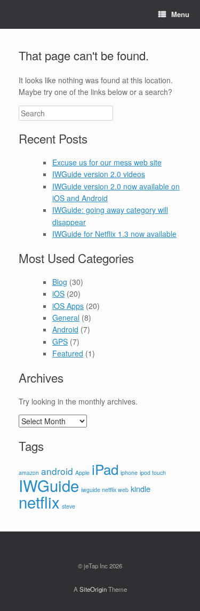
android (57, 471)
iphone (129, 473)
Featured (67, 353)
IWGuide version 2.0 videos (98, 174)
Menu (180, 14)
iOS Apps (68, 305)
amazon (29, 473)
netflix (39, 501)
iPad (105, 469)
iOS (58, 293)
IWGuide (49, 485)
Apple (82, 473)
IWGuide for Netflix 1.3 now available (114, 233)
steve (68, 506)
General (65, 317)
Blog (59, 281)
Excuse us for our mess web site (107, 162)
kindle (140, 488)
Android (65, 329)
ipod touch (153, 473)
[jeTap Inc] (19, 14)
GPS (60, 341)
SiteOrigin (93, 589)
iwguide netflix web (105, 490)
